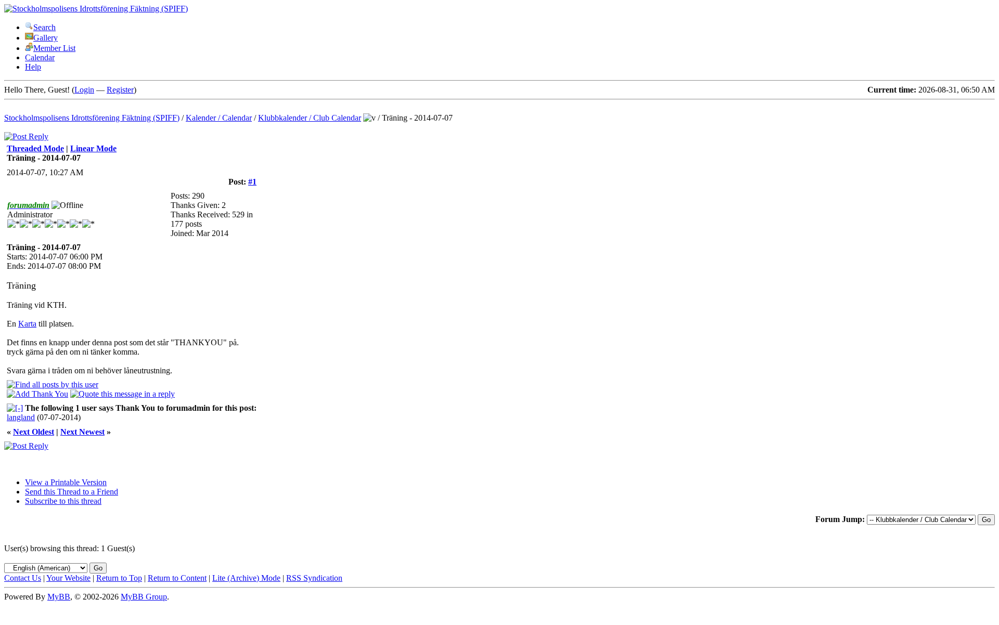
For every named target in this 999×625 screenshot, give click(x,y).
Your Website (68, 578)
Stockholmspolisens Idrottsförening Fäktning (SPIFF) (92, 117)
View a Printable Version (66, 482)
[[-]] (15, 407)
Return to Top (119, 578)
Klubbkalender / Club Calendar (309, 117)
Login (84, 89)
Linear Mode (93, 148)
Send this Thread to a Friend (71, 491)
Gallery (45, 37)
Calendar (40, 57)
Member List (54, 48)
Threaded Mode (35, 148)
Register (120, 89)
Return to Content (177, 578)
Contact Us (22, 578)
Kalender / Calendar (219, 117)
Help (33, 66)
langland (21, 417)
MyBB (58, 596)
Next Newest (82, 431)
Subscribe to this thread (63, 501)
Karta (27, 323)
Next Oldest (33, 431)
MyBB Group (144, 596)
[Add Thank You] (37, 393)
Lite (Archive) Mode (246, 578)
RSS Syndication (314, 578)
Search (44, 27)
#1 (252, 181)
